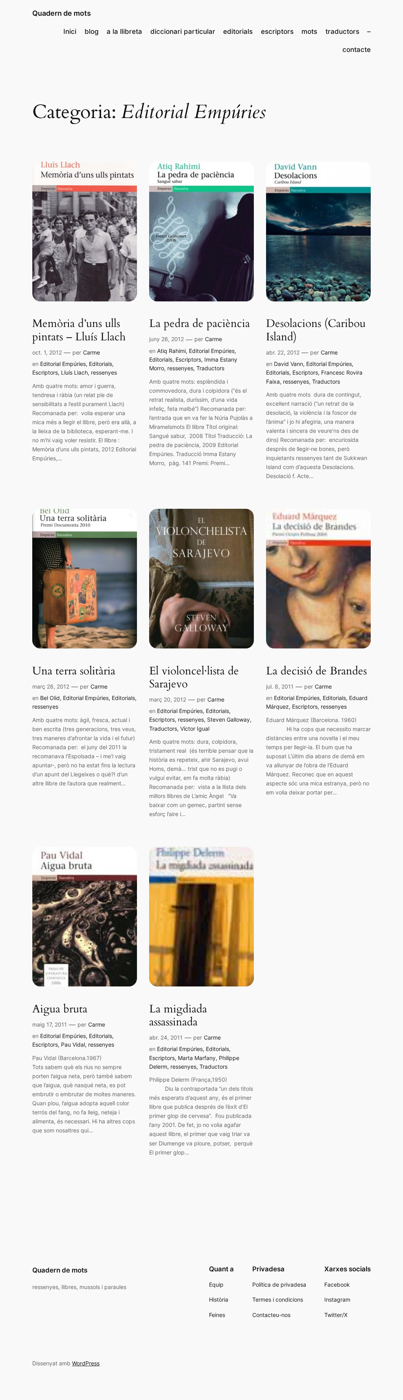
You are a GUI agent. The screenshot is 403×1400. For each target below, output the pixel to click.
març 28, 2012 (50, 686)
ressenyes (104, 372)
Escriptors (45, 372)
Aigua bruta (59, 1009)
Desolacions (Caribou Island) (316, 330)
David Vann (288, 363)
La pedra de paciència (199, 323)
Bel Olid (50, 697)
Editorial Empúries (63, 363)
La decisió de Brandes (316, 671)
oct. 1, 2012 (47, 352)
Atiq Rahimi (171, 350)
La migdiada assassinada (178, 1016)
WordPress (86, 1363)
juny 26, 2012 (166, 339)
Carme (91, 352)
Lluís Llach (74, 372)
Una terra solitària (73, 671)
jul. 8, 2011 (280, 686)
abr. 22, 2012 (282, 352)
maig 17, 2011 (49, 1024)
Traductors (210, 368)
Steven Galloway (228, 719)
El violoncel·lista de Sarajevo (194, 678)
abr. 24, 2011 (166, 1037)
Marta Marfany (197, 1058)
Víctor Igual (194, 728)
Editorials (100, 363)
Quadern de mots (61, 13)
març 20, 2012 (167, 699)
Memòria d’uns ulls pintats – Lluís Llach (79, 330)
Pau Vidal (73, 1044)
